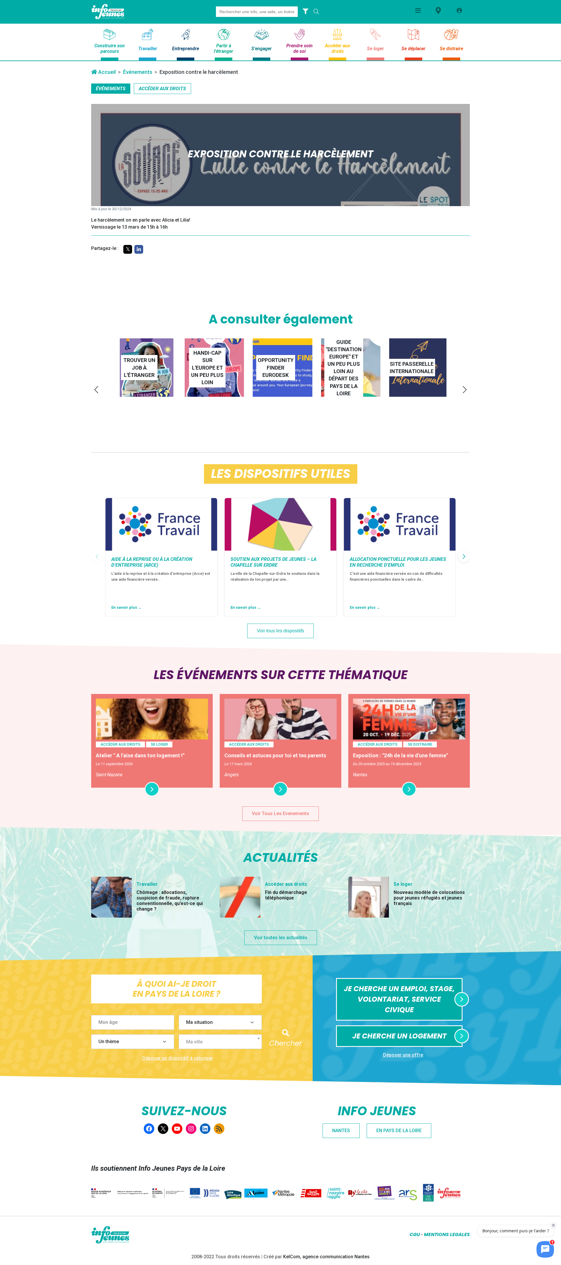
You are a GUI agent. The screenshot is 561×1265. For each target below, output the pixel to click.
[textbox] (223, 1042)
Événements (137, 72)
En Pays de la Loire (399, 1130)
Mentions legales (447, 1234)
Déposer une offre (403, 1055)
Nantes (341, 1130)
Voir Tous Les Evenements (280, 813)
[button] (96, 389)
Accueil (106, 72)
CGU (415, 1234)
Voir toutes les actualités (280, 937)
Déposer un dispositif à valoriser (177, 1058)
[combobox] (220, 1041)
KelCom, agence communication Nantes (326, 1256)
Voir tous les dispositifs (280, 630)
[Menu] (418, 10)
